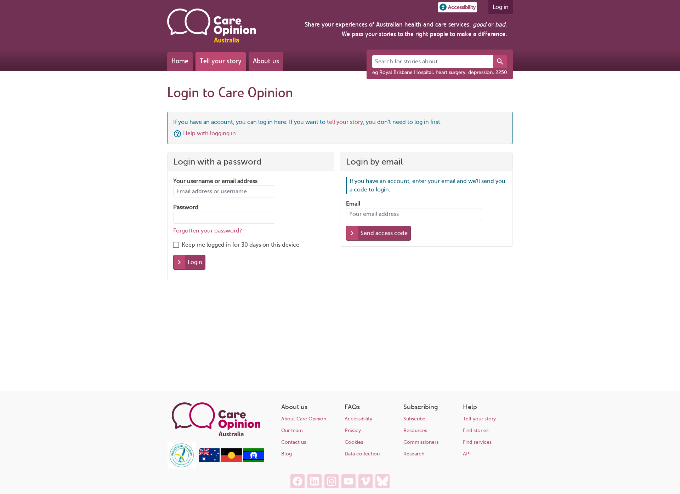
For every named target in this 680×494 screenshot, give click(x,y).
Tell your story (221, 61)
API (467, 453)
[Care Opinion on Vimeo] (365, 481)
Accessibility (358, 418)
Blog (286, 453)
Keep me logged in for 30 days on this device (240, 245)
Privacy (353, 430)
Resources (415, 430)
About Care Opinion (303, 418)
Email (353, 204)
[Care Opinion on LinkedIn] (314, 481)
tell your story (345, 122)
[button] (457, 7)
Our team (292, 430)
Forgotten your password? (207, 231)
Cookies (354, 442)
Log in (501, 7)
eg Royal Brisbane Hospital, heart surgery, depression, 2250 (439, 72)
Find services (477, 442)
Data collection (362, 453)
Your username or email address (215, 181)
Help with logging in (209, 133)
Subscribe (414, 418)
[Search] (500, 61)
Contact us (293, 442)
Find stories (475, 430)
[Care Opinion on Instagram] (331, 481)
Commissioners (420, 442)
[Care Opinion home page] (211, 25)
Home (179, 61)
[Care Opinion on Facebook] (297, 481)
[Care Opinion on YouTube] (348, 481)
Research (413, 453)
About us (266, 61)
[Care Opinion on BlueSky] (382, 481)
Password (185, 207)
